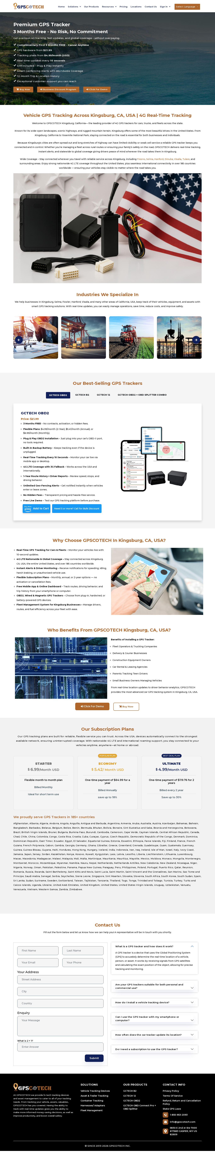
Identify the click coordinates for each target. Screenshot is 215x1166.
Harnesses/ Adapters (93, 1105)
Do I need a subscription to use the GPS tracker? (146, 1049)
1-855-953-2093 (179, 1114)
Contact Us (151, 6)
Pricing (123, 6)
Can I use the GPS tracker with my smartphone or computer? (147, 1018)
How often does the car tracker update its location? (148, 1034)
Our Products (91, 6)
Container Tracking (92, 1100)
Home (61, 6)
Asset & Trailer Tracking (94, 1095)
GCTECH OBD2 (131, 1100)
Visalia (177, 159)
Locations (136, 6)
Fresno (141, 159)
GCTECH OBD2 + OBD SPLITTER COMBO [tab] (142, 394)
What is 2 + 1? (25, 1040)
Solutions (73, 6)
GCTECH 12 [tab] (103, 394)
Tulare (186, 159)
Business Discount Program (59, 89)
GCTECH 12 (129, 1095)
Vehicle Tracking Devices (95, 1091)
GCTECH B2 (129, 1091)
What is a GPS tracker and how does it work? (144, 946)
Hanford (159, 159)
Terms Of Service (173, 1095)
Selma (149, 159)
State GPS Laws (172, 1108)
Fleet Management (92, 1110)
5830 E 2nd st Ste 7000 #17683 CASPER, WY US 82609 (183, 1131)
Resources (108, 6)
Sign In (164, 6)
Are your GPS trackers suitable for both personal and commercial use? (149, 986)
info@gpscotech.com (182, 1121)
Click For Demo (98, 89)
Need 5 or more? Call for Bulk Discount (76, 508)
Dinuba (169, 159)
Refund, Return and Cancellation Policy (182, 1102)
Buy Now (24, 89)
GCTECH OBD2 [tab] (58, 395)
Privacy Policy (171, 1091)
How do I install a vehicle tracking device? (142, 1002)
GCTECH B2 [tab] (82, 394)
